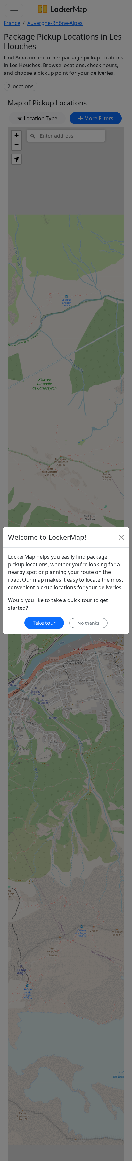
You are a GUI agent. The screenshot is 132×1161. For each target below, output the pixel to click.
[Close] (121, 537)
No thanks (88, 623)
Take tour (44, 622)
